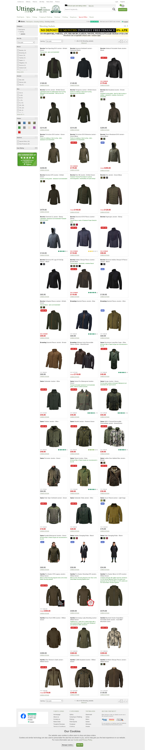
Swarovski (89, 714)
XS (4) (21, 93)
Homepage (56, 714)
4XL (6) (21, 110)
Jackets (23, 34)
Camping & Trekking (45, 17)
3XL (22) (21, 108)
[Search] (114, 9)
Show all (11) (20, 114)
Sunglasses (73, 17)
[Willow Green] (101, 664)
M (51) (21, 98)
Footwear (57, 17)
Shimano (88, 724)
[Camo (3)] (34, 123)
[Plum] (77, 538)
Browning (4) (22, 53)
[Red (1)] (19, 132)
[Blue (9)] (24, 123)
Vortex (87, 717)
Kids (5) (21, 85)
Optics (28, 17)
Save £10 (43, 503)
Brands (91, 17)
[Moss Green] (101, 99)
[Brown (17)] (29, 123)
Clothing (65, 17)
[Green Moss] (104, 139)
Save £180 (74, 628)
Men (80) (21, 80)
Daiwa (88, 721)
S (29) (21, 95)
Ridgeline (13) (23, 63)
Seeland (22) (22, 68)
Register (122, 1)
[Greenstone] (74, 53)
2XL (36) (21, 105)
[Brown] (101, 462)
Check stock (44, 85)
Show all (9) (20, 72)
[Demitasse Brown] (104, 664)
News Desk (49, 1)
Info (125, 26)
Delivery (28, 1)
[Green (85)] (19, 127)
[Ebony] (107, 177)
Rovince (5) (22, 65)
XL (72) (21, 103)
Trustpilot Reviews (59, 724)
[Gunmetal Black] (71, 53)
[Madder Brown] (77, 224)
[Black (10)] (19, 123)
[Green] (74, 538)
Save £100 (44, 585)
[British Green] (41, 54)
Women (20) (22, 82)
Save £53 (74, 349)
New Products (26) (24, 144)
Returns (35, 1)
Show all (84, 43)
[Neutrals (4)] (29, 127)
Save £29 (43, 389)
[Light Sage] (101, 500)
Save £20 (74, 228)
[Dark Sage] (104, 500)
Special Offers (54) (24, 141)
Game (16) (22, 55)
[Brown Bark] (44, 54)
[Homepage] (38, 9)
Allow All (79, 745)
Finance (57, 1)
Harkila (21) (22, 58)
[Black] (41, 264)
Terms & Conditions (59, 726)
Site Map (41, 1)
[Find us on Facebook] (23, 718)
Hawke (88, 726)
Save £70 (104, 58)
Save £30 (74, 426)
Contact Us (20, 1)
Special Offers (83, 17)
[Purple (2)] (34, 127)
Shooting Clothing (39, 21)
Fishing (35, 17)
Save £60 (104, 228)
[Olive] (104, 462)
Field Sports (20, 17)
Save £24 (104, 349)
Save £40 (43, 310)
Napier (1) (22, 60)
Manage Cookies (67, 745)
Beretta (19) (22, 50)
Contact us (56, 719)
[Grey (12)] (24, 127)
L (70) (21, 100)
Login (116, 1)
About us (56, 717)
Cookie (76, 740)
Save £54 (74, 389)
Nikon (87, 719)
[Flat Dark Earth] (77, 53)
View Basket (123, 9)
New (72, 58)
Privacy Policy (87, 740)
